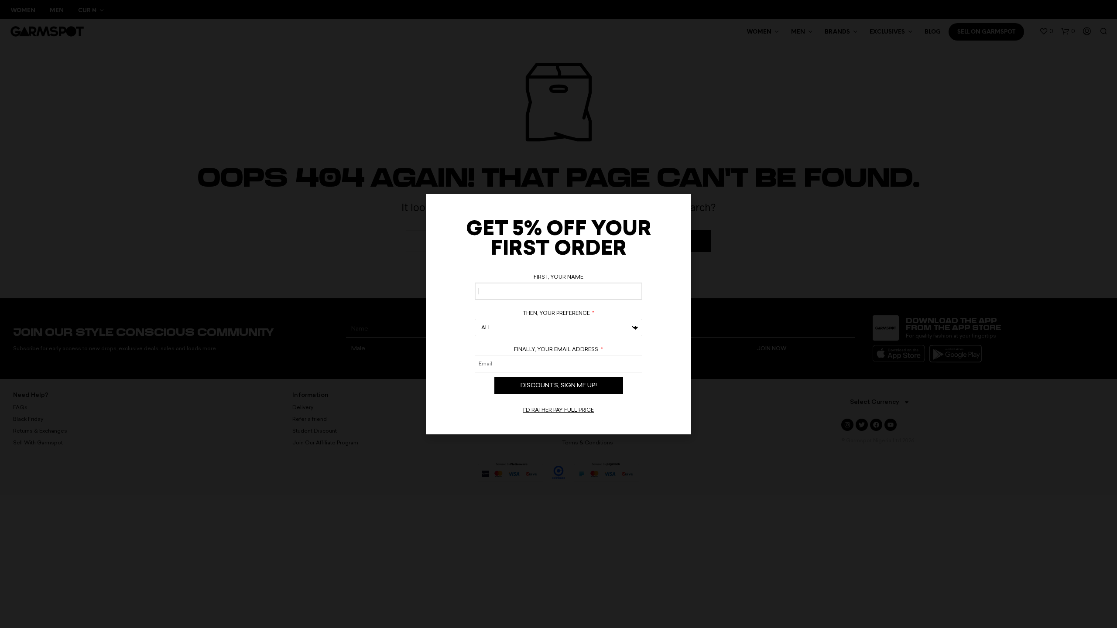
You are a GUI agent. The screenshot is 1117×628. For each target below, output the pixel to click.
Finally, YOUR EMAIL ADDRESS (557, 349)
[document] (558, 314)
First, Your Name (558, 277)
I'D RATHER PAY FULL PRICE (558, 410)
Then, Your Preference (557, 313)
